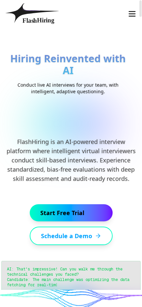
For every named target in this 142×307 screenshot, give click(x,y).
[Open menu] (132, 13)
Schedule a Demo (66, 236)
